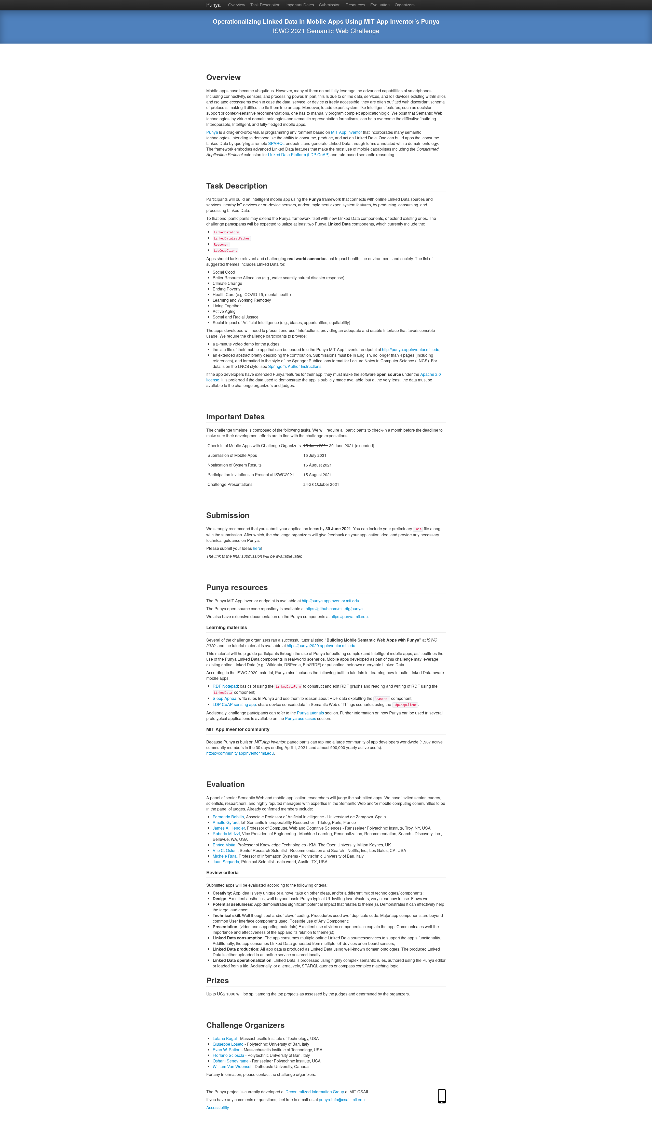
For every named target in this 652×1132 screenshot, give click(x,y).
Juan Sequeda (226, 861)
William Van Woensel (232, 1066)
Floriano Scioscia (228, 1055)
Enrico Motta (224, 845)
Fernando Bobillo (228, 817)
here (257, 548)
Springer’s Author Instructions (294, 366)
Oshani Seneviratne (231, 1061)
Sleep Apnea (224, 698)
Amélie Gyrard (226, 822)
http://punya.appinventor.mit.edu (410, 349)
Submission (330, 5)
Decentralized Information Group (315, 1092)
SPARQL (276, 143)
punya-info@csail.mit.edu (342, 1099)
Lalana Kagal (225, 1038)
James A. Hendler (229, 828)
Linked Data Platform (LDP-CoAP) (299, 154)
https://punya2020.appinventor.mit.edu (321, 645)
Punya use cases (300, 718)
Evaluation (380, 5)
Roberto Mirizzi (226, 833)
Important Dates (300, 5)
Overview (236, 5)
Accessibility (217, 1107)
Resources (355, 5)
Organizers (405, 5)
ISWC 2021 (289, 30)
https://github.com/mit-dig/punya (334, 608)
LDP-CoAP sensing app (234, 704)
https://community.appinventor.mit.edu (240, 753)
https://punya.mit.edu (349, 616)
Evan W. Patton (226, 1050)
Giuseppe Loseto (228, 1044)
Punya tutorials (310, 713)
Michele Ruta (225, 856)
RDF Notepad (225, 686)
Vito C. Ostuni (225, 850)
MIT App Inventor (346, 132)
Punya (213, 4)
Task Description (265, 5)
